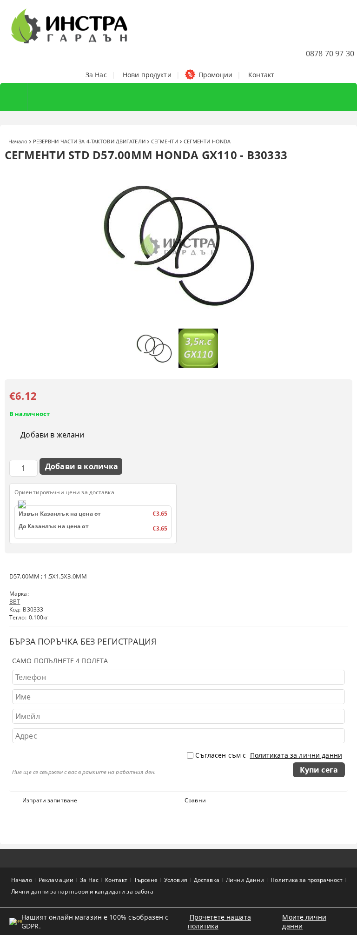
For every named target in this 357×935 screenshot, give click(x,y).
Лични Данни (245, 880)
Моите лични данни (304, 921)
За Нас (96, 74)
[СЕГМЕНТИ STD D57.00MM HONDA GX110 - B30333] (178, 319)
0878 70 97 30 (330, 53)
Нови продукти (147, 74)
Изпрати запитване (49, 800)
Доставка (206, 880)
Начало (17, 141)
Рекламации (56, 880)
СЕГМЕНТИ (164, 141)
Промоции (215, 74)
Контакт (261, 74)
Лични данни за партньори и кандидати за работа (82, 891)
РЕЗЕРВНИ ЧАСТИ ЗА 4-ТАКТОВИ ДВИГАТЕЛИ (89, 141)
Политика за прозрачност (307, 880)
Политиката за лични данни (296, 755)
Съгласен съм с (268, 755)
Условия (175, 880)
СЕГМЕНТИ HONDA (207, 141)
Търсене (146, 880)
